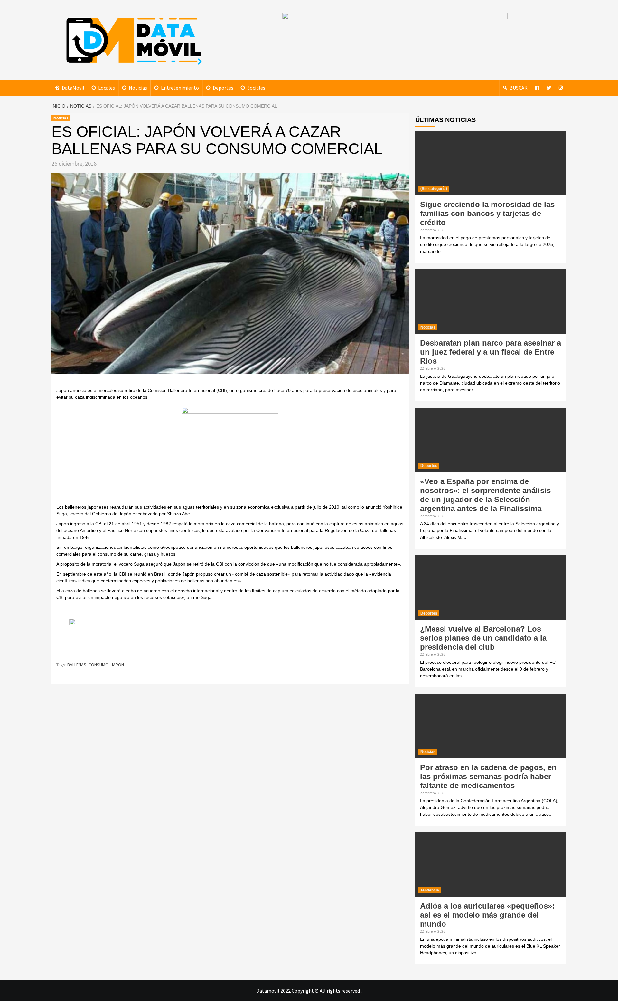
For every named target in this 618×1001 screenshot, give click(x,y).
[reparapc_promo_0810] (230, 637)
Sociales (256, 87)
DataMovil (73, 87)
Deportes (223, 87)
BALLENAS (76, 665)
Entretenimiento (180, 87)
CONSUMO (98, 665)
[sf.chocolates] (230, 454)
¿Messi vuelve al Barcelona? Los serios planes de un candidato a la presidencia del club (483, 637)
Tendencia (429, 890)
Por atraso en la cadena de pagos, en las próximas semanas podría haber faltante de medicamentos (488, 776)
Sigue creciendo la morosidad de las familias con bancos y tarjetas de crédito (487, 213)
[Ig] (560, 88)
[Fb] (537, 88)
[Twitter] (549, 88)
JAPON (117, 665)
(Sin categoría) (433, 188)
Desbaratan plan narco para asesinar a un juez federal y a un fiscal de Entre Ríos (490, 351)
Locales (106, 87)
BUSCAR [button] (519, 87)
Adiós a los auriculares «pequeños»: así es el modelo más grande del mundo (487, 914)
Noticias (138, 87)
